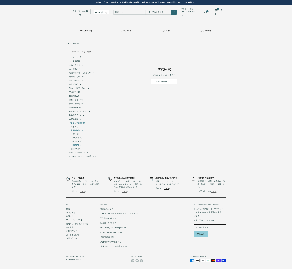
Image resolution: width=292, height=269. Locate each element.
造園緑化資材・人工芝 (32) (80, 73)
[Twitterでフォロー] (137, 260)
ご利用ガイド (126, 31)
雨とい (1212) (75, 80)
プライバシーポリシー (75, 220)
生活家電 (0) (77, 141)
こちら (82, 191)
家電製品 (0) (76, 130)
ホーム (68, 43)
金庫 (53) (74, 127)
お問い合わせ (205, 31)
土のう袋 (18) (75, 65)
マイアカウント (188, 11)
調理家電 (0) (77, 138)
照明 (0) (76, 134)
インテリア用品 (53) (78, 123)
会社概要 (69, 227)
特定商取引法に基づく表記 (77, 223)
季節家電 (76, 43)
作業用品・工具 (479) (78, 111)
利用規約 (69, 216)
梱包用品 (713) (75, 115)
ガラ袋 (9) (73, 69)
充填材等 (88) (75, 92)
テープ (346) (75, 103)
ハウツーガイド (72, 212)
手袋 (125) (73, 107)
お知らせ (166, 31)
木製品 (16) (74, 119)
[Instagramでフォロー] (141, 260)
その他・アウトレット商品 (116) (82, 156)
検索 (68, 209)
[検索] (174, 12)
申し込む (201, 234)
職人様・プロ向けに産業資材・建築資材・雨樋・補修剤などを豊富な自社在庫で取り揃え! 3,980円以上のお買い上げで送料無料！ (146, 2)
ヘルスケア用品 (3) (77, 152)
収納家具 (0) (76, 149)
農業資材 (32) (75, 76)
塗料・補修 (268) (76, 100)
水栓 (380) (74, 84)
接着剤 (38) (74, 96)
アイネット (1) (75, 57)
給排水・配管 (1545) (78, 88)
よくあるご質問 (72, 235)
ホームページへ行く (164, 81)
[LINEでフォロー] (132, 261)
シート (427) (74, 61)
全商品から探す (86, 31)
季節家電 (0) (77, 145)
